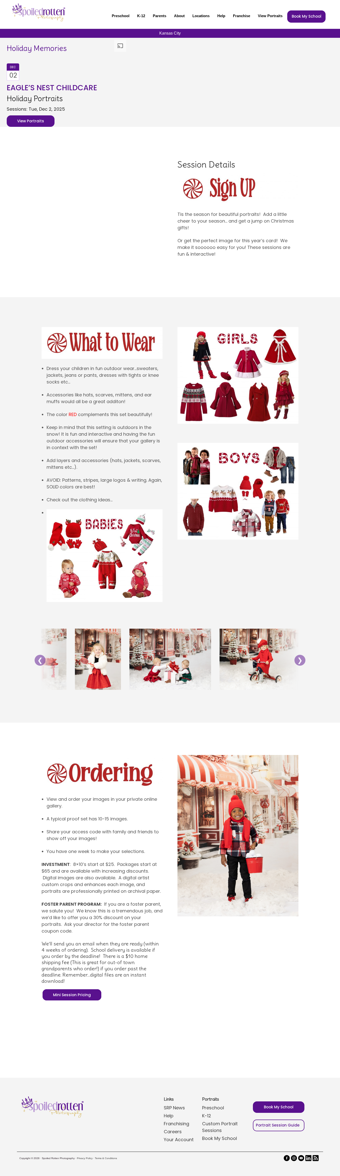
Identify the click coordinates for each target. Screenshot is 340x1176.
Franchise (241, 16)
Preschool (120, 16)
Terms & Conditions (106, 1158)
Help (221, 16)
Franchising (176, 1124)
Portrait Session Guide (277, 1125)
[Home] (38, 12)
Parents (159, 16)
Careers (173, 1132)
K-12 (141, 16)
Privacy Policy (85, 1158)
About (179, 16)
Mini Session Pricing (72, 994)
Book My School (306, 16)
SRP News (174, 1108)
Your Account (179, 1139)
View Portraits (270, 16)
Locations (201, 16)
